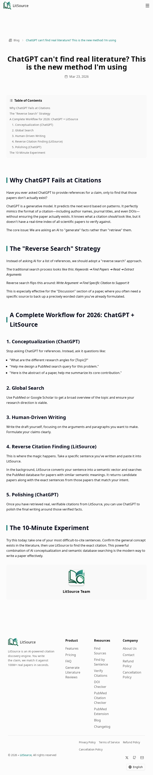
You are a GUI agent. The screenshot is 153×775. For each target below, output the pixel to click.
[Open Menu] (147, 6)
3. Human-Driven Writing (28, 136)
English (138, 767)
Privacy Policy (87, 742)
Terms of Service (109, 742)
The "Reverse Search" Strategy (30, 113)
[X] (127, 758)
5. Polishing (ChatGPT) (26, 147)
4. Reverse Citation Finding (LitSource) (37, 141)
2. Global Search (23, 130)
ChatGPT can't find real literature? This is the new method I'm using (71, 40)
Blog (17, 40)
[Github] (134, 758)
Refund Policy (131, 742)
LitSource (26, 755)
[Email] (142, 758)
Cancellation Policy (90, 749)
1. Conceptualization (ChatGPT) (32, 125)
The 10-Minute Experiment (27, 152)
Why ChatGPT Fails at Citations (30, 108)
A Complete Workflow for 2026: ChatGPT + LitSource (44, 119)
